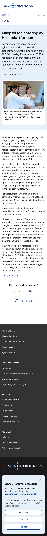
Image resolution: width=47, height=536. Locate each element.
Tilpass (23, 526)
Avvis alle (23, 519)
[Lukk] (40, 479)
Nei (30, 291)
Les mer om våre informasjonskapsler (21, 494)
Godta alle (23, 512)
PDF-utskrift (26, 301)
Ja (19, 291)
